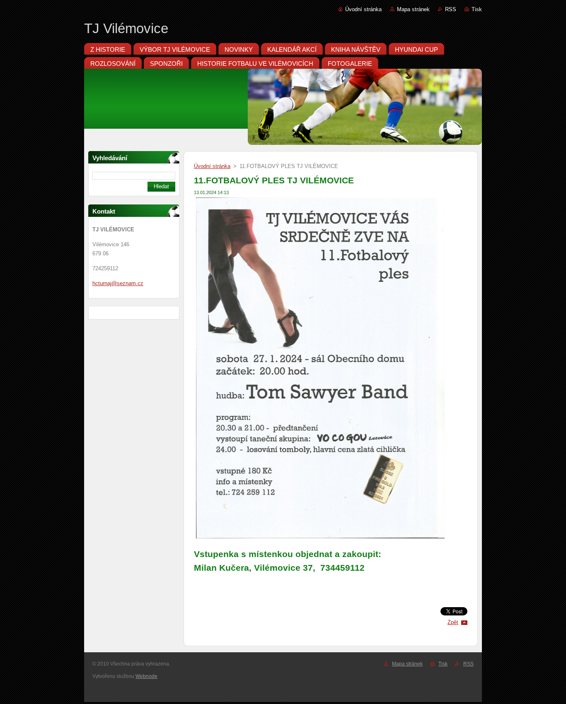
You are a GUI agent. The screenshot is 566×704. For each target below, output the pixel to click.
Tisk (477, 9)
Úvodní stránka (363, 9)
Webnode (146, 676)
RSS (450, 9)
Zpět (452, 622)
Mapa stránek (413, 9)
